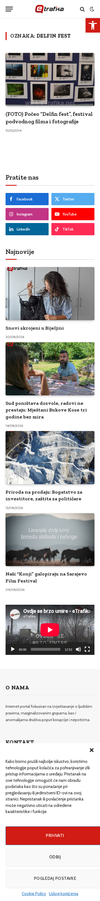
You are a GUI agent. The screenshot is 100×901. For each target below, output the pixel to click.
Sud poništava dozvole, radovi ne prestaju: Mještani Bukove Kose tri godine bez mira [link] (46, 410)
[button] (91, 750)
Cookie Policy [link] (34, 893)
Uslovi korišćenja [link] (63, 893)
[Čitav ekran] (87, 649)
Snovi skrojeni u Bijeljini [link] (35, 328)
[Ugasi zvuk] (78, 649)
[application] (50, 630)
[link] (93, 25)
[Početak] (13, 649)
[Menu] (9, 9)
